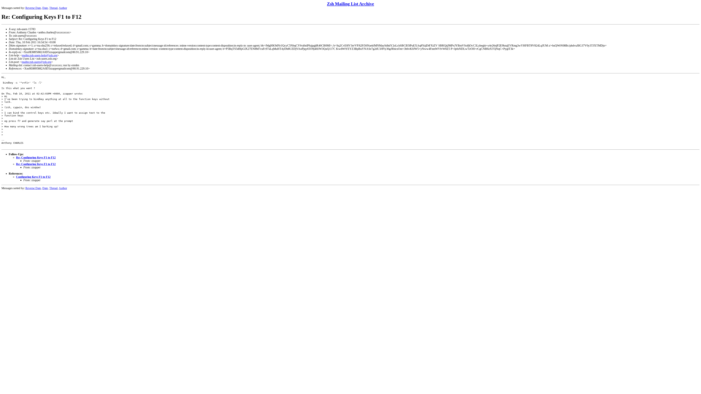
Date (45, 7)
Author (63, 7)
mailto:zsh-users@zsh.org (36, 61)
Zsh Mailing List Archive (350, 3)
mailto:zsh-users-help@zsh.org (39, 55)
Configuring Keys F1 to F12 (33, 176)
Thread (53, 7)
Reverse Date (33, 7)
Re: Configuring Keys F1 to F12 (36, 157)
